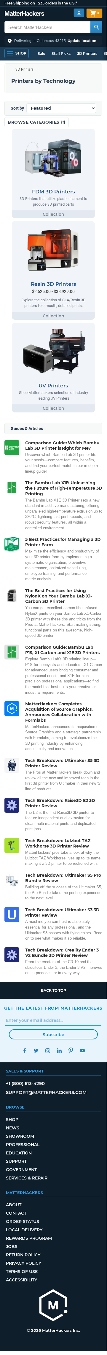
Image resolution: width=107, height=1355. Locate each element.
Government (21, 1169)
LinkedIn (59, 1050)
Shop (12, 1119)
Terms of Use (22, 1271)
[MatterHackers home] (24, 14)
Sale (41, 53)
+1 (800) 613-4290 (25, 1083)
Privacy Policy (23, 1263)
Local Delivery (24, 1230)
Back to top (53, 990)
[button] (53, 41)
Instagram (47, 1050)
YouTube (82, 1050)
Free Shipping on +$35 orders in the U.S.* (40, 3)
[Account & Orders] (79, 13)
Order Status (22, 1221)
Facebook (24, 1050)
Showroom (20, 1136)
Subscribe (53, 1034)
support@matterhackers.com (46, 1092)
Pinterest (71, 1050)
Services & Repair (26, 1178)
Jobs (11, 1246)
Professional (22, 1144)
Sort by (17, 108)
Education (19, 1153)
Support (16, 1161)
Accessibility (21, 1280)
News (12, 1128)
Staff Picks (61, 53)
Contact (16, 1213)
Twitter (36, 1050)
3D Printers (87, 53)
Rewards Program (29, 1238)
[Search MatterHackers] (96, 27)
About (13, 1204)
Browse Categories (34, 122)
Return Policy (23, 1255)
